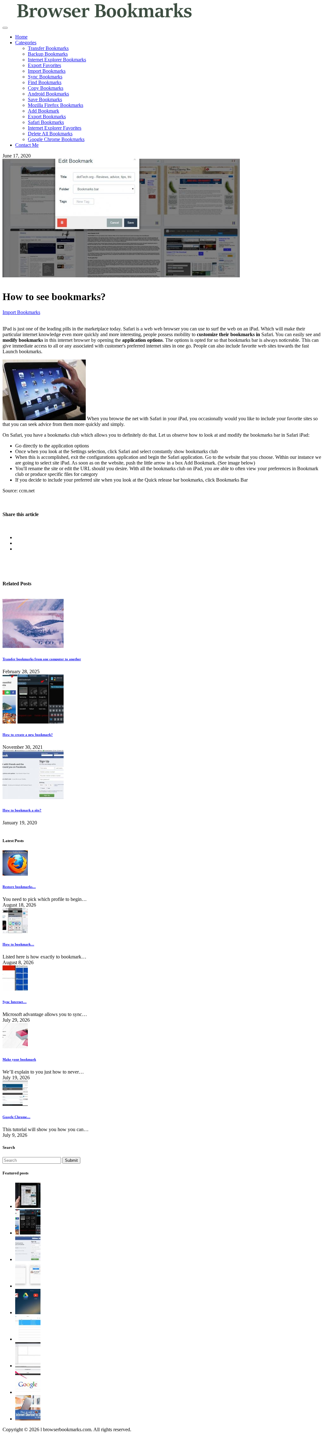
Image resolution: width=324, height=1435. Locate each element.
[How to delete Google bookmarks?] (27, 1312)
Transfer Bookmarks (48, 48)
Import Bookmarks (46, 71)
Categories (25, 42)
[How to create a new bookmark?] (33, 721)
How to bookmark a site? (22, 810)
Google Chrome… (16, 1117)
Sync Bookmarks (45, 76)
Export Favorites (44, 65)
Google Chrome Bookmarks (56, 139)
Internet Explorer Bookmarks (57, 59)
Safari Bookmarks (46, 122)
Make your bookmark (19, 1059)
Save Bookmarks (45, 99)
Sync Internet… (15, 1002)
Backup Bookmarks (48, 54)
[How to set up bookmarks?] (27, 1365)
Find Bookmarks (44, 82)
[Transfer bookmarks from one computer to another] (33, 646)
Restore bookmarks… (19, 887)
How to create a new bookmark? (28, 734)
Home (21, 37)
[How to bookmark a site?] (33, 797)
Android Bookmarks (48, 93)
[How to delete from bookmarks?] (27, 1392)
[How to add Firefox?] (27, 1418)
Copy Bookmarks (45, 88)
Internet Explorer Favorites (54, 128)
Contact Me (27, 145)
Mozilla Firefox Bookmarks (55, 105)
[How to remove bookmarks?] (27, 1286)
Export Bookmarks (47, 116)
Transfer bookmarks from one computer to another (42, 659)
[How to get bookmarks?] (27, 1339)
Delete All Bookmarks (50, 133)
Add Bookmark (43, 111)
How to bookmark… (18, 944)
